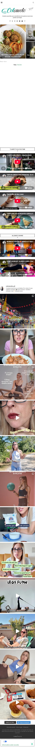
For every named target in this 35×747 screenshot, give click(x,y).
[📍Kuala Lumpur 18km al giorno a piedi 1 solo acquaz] (17, 311)
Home (1, 61)
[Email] (22, 21)
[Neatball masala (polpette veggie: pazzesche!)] (13, 42)
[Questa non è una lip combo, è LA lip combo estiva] (17, 417)
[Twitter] (12, 21)
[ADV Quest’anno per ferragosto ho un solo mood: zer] (17, 560)
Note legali (19, 727)
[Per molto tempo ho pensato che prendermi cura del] (17, 453)
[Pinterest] (17, 21)
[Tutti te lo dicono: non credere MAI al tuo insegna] (17, 489)
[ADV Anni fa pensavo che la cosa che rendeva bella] (17, 702)
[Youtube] (19, 21)
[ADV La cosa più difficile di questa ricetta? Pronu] (17, 524)
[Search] (33, 2)
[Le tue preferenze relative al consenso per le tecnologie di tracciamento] (32, 744)
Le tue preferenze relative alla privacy (19, 741)
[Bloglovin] (24, 21)
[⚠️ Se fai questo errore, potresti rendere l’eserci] (17, 666)
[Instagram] (14, 21)
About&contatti (11, 727)
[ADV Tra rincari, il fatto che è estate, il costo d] (17, 631)
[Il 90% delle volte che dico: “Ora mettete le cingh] (17, 595)
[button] (2, 41)
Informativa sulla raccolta (10, 745)
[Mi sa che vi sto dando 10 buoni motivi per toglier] (17, 382)
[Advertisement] (17, 85)
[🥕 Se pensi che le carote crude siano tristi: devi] (17, 346)
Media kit (25, 727)
